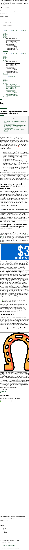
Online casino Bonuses (9, 124)
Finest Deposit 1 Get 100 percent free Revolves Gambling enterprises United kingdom (15, 126)
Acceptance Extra (8, 128)
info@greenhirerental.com (8, 545)
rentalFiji (3, 391)
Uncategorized (3, 108)
